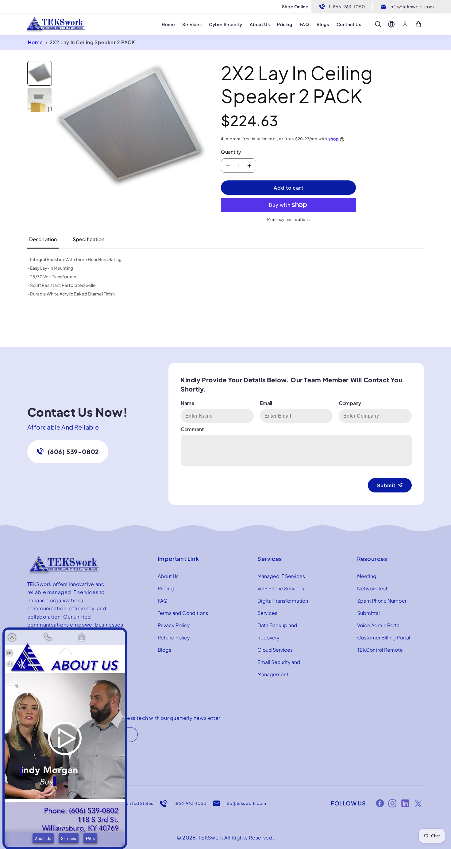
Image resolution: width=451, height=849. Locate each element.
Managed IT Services (281, 576)
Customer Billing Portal (383, 637)
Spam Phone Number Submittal (382, 606)
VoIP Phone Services (280, 588)
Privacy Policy (174, 625)
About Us (168, 576)
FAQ (163, 600)
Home (35, 42)
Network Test (372, 588)
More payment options (288, 219)
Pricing (166, 588)
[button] (378, 24)
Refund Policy (174, 637)
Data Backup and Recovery (277, 631)
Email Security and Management (278, 668)
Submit (386, 485)
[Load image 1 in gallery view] (39, 73)
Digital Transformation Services (282, 606)
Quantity (231, 152)
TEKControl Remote (380, 649)
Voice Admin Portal (379, 625)
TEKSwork (211, 837)
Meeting (366, 576)
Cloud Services (275, 649)
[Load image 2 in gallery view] (39, 100)
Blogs (164, 649)
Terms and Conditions (183, 613)
